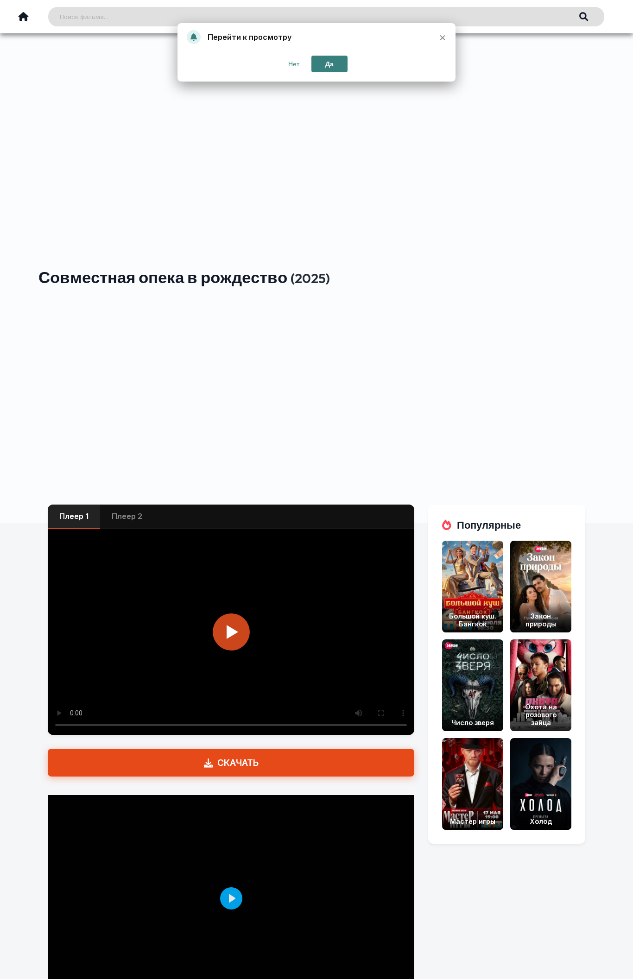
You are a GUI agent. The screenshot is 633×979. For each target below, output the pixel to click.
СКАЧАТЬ (238, 762)
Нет (293, 64)
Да (329, 64)
